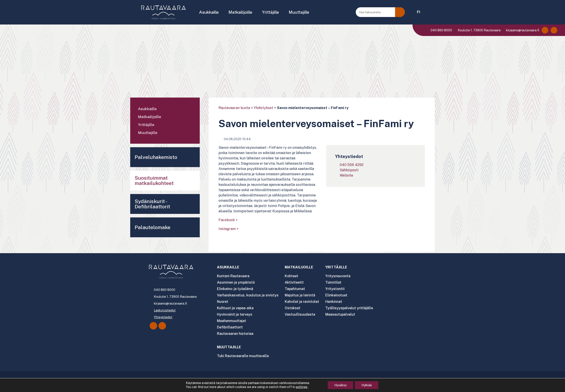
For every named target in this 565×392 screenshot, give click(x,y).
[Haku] (400, 12)
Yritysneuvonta (337, 276)
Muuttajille (299, 12)
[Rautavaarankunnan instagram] (554, 30)
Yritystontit (335, 289)
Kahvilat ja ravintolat (302, 302)
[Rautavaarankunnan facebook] (545, 30)
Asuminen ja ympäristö (236, 282)
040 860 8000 (441, 30)
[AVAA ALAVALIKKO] (221, 12)
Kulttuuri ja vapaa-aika (235, 308)
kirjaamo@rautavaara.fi (522, 30)
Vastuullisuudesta (300, 314)
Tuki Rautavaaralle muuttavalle (243, 356)
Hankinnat (333, 302)
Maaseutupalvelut (340, 314)
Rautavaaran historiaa (235, 334)
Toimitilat (333, 282)
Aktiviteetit (294, 282)
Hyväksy (340, 385)
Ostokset (292, 308)
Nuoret (222, 302)
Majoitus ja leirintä (300, 295)
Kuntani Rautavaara (233, 276)
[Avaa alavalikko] (194, 109)
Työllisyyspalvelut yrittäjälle (349, 308)
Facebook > (228, 220)
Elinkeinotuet (336, 295)
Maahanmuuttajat (231, 321)
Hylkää (367, 385)
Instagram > (228, 229)
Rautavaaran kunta (234, 108)
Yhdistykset (263, 108)
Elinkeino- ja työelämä (235, 289)
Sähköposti (349, 170)
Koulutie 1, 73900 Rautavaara (478, 30)
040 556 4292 (351, 165)
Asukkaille (209, 12)
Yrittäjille (270, 12)
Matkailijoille (240, 12)
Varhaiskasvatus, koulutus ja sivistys (248, 295)
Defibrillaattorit (230, 327)
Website (346, 175)
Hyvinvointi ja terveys (234, 314)
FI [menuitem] (418, 12)
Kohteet (291, 276)
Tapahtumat (295, 289)
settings (301, 387)
